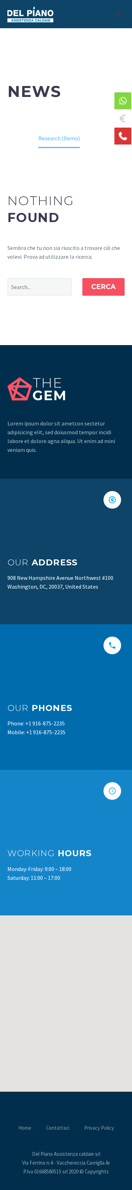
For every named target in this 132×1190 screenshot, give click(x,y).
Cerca (103, 287)
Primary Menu (118, 14)
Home (24, 1128)
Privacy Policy (99, 1128)
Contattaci (57, 1128)
